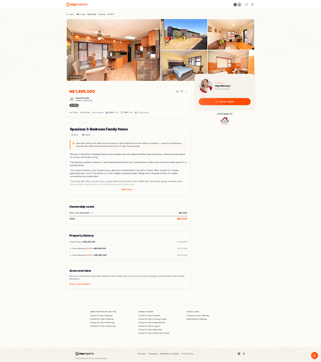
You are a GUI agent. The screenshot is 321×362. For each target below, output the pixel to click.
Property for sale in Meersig (101, 319)
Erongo (82, 14)
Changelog (152, 354)
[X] (244, 353)
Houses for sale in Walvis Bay (102, 322)
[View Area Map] (71, 99)
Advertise (142, 354)
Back (71, 14)
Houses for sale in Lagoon (149, 326)
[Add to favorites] (181, 91)
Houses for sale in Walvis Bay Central (153, 333)
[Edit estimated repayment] (92, 212)
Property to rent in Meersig (198, 315)
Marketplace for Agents (169, 354)
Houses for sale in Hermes (149, 315)
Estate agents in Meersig (197, 319)
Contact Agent (226, 101)
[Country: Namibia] (237, 4)
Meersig (101, 14)
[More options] (186, 91)
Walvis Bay (91, 14)
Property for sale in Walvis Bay (103, 326)
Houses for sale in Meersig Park (151, 322)
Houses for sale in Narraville (150, 329)
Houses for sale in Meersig (101, 315)
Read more (127, 189)
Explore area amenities (79, 284)
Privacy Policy (187, 354)
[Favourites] (246, 4)
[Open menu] (252, 4)
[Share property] (177, 91)
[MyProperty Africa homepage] (84, 353)
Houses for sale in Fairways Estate (152, 319)
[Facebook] (239, 353)
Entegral (104, 358)
